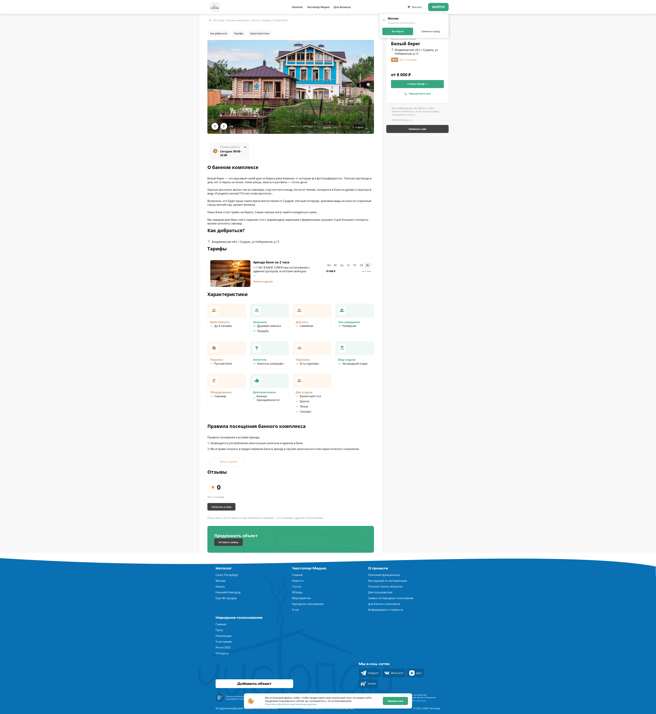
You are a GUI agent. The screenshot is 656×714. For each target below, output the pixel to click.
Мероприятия (301, 598)
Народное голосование (307, 604)
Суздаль (266, 20)
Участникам (224, 642)
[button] (290, 87)
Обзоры (297, 592)
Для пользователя (380, 592)
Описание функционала (384, 575)
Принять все (395, 701)
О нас (295, 610)
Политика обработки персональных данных (291, 704)
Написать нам (417, 129)
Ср (341, 265)
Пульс (219, 630)
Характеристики (259, 33)
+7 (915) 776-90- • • (417, 84)
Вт (335, 265)
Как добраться (218, 33)
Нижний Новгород (228, 592)
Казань (220, 586)
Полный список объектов (385, 586)
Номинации (223, 636)
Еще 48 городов (226, 598)
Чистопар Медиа (318, 7)
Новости (297, 581)
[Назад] (210, 20)
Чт (348, 265)
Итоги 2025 (223, 647)
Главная (297, 575)
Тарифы (238, 33)
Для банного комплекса (384, 604)
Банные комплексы (238, 20)
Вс (367, 265)
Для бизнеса (342, 7)
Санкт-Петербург (227, 575)
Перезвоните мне (420, 93)
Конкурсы (222, 653)
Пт (354, 265)
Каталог (297, 7)
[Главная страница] (214, 7)
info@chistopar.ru (402, 120)
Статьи (296, 586)
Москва (221, 581)
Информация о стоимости (385, 610)
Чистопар (218, 20)
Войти (438, 7)
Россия (255, 20)
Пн (329, 265)
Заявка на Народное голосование (390, 598)
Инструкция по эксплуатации (387, 581)
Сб (361, 265)
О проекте (378, 568)
